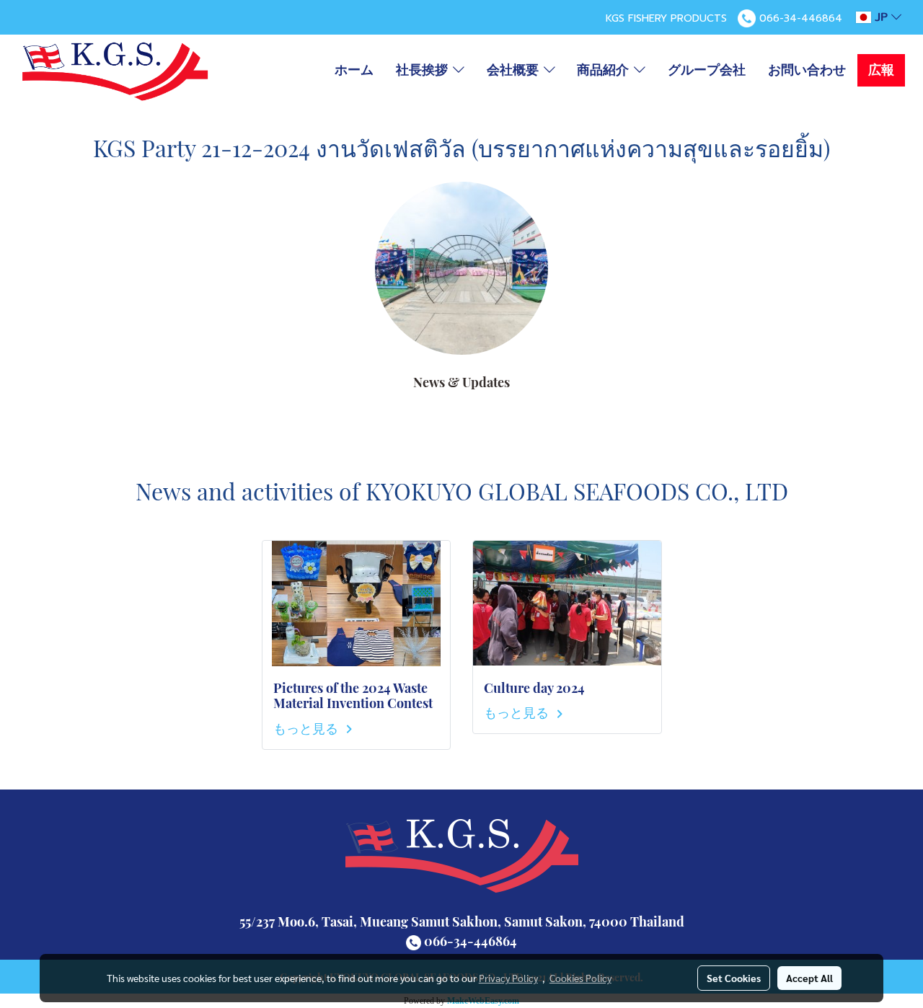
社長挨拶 (424, 70)
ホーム (354, 70)
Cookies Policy (580, 977)
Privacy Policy (508, 977)
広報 (881, 70)
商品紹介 (605, 70)
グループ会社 (707, 70)
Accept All (809, 977)
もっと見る (307, 728)
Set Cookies (734, 977)
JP (881, 17)
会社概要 (515, 70)
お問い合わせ (807, 70)
